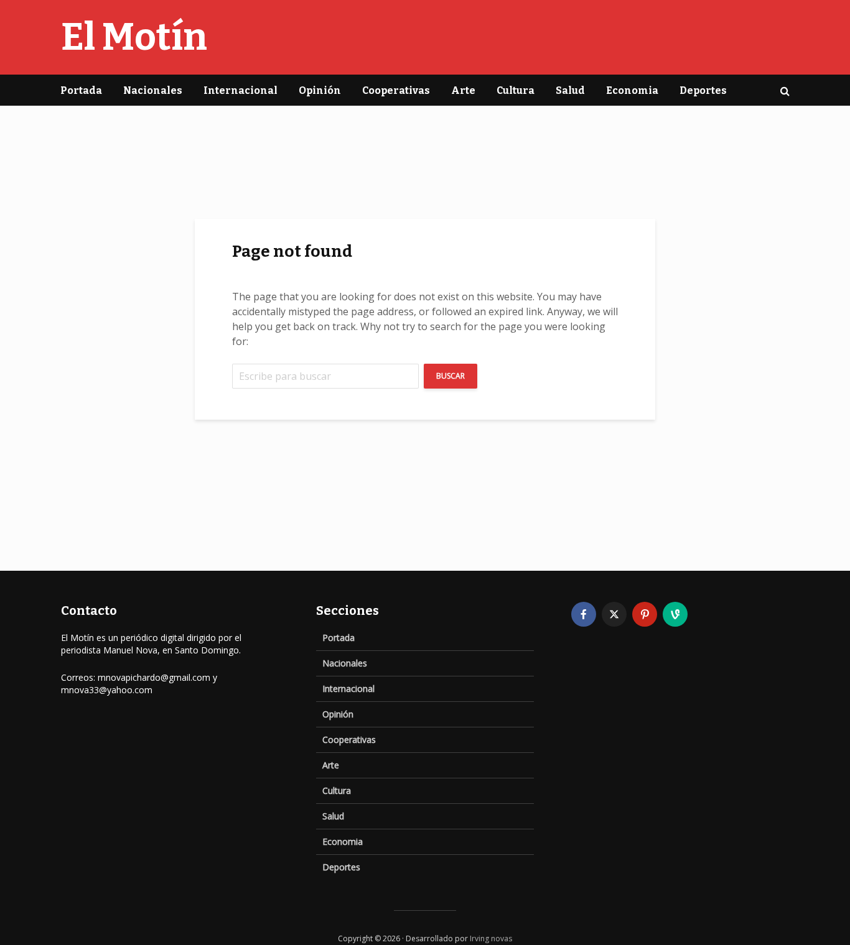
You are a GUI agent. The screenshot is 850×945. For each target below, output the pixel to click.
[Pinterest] (644, 614)
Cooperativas (396, 90)
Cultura (516, 90)
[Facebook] (583, 614)
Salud (570, 90)
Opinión (320, 90)
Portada (81, 90)
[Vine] (675, 614)
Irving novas (491, 938)
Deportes (703, 90)
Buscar (450, 376)
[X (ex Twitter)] (614, 614)
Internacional (240, 90)
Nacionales (152, 90)
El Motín (134, 37)
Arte (463, 90)
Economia (632, 90)
